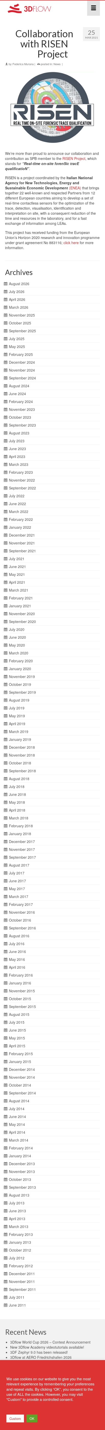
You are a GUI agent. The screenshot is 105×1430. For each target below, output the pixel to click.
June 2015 (17, 1030)
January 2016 (20, 982)
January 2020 (20, 668)
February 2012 (21, 1265)
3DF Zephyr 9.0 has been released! (39, 1352)
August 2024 (19, 385)
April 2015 (17, 1045)
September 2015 (22, 1006)
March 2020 (18, 652)
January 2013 (20, 1242)
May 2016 (17, 959)
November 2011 (22, 1281)
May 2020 (17, 645)
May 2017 (17, 888)
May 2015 (17, 1037)
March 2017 (18, 896)
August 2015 (19, 1014)
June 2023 (17, 448)
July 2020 (16, 629)
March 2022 (18, 511)
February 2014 (21, 1147)
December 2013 (22, 1163)
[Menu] (93, 8)
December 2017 (22, 841)
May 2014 (17, 1124)
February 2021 (21, 597)
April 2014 (17, 1132)
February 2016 (21, 975)
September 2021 (22, 550)
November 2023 (22, 409)
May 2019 (17, 715)
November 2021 (22, 542)
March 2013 (18, 1226)
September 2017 (22, 857)
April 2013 (17, 1218)
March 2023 (18, 464)
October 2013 (20, 1179)
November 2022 (22, 480)
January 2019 (20, 739)
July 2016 (16, 943)
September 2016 (22, 927)
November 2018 (22, 755)
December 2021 (22, 535)
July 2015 (16, 1022)
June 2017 (17, 880)
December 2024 (22, 362)
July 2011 (16, 1297)
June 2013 (17, 1210)
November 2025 (22, 315)
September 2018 (22, 770)
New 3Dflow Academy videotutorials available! (47, 1347)
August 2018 (19, 778)
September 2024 (22, 377)
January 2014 (20, 1155)
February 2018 (21, 825)
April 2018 (17, 810)
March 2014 (18, 1140)
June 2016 (17, 951)
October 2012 (20, 1250)
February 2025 (21, 354)
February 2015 (21, 1053)
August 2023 (19, 432)
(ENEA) (75, 187)
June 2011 (17, 1305)
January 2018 (20, 833)
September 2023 (22, 425)
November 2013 (22, 1171)
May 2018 (17, 802)
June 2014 (17, 1116)
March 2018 (18, 817)
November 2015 (22, 990)
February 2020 (21, 660)
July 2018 (16, 786)
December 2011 (22, 1273)
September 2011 (22, 1289)
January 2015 (20, 1061)
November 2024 (22, 370)
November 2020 (22, 613)
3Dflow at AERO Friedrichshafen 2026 (41, 1357)
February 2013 (21, 1234)
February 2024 (21, 401)
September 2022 (22, 487)
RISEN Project (73, 158)
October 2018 (20, 762)
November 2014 (22, 1077)
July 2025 (16, 338)
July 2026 (16, 291)
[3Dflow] (39, 8)
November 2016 (22, 912)
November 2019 (22, 676)
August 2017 (19, 865)
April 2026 (17, 299)
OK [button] (32, 1418)
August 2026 (19, 283)
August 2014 (19, 1100)
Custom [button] (15, 1418)
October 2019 (20, 684)
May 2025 (17, 346)
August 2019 (19, 700)
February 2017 (21, 904)
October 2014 (20, 1085)
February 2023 (21, 472)
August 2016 (19, 935)
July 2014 (16, 1108)
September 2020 (22, 621)
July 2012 (16, 1257)
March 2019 (18, 731)
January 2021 (20, 605)
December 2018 (22, 747)
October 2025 (20, 322)
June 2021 (17, 566)
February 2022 (21, 519)
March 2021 (18, 590)
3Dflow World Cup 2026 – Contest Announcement (50, 1342)
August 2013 (19, 1195)
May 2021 (17, 574)
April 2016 (17, 967)
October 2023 (20, 417)
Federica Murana (23, 64)
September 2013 (22, 1187)
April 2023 (17, 456)
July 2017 (16, 872)
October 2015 (20, 998)
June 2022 (17, 503)
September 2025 (22, 330)
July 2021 (16, 558)
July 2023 (16, 440)
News (57, 64)
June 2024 (17, 393)
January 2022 (20, 527)
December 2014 (22, 1069)
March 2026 (18, 307)
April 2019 (17, 723)
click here (71, 242)
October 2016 (20, 920)
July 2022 (16, 495)
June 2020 (17, 637)
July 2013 (16, 1202)
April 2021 (17, 582)
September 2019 (22, 692)
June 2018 (17, 794)
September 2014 (22, 1092)
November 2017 (22, 849)
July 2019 (16, 707)
